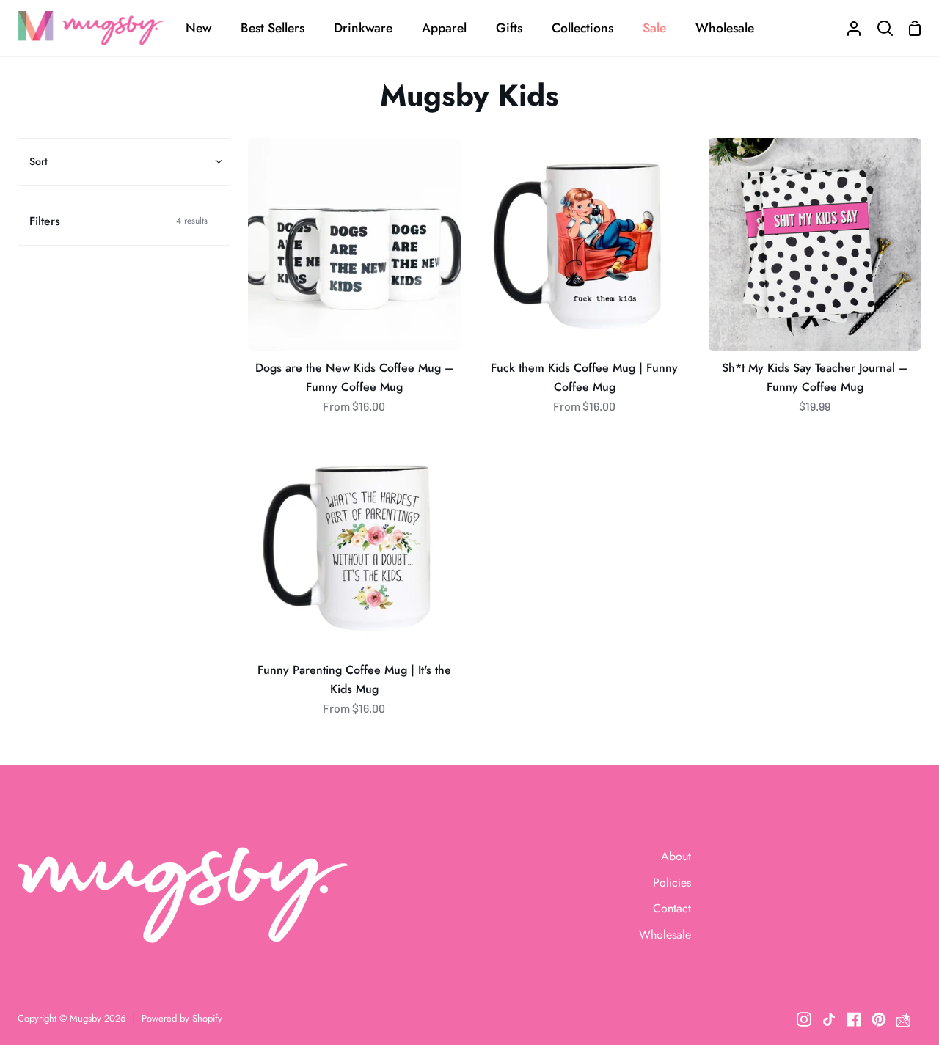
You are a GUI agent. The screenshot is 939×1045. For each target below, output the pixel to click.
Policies (672, 882)
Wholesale (665, 934)
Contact (672, 908)
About (676, 856)
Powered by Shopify (182, 1018)
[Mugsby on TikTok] (829, 1019)
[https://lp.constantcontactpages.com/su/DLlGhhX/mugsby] (903, 1019)
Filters (118, 221)
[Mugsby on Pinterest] (879, 1019)
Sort (38, 161)
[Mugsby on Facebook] (854, 1019)
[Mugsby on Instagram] (804, 1019)
